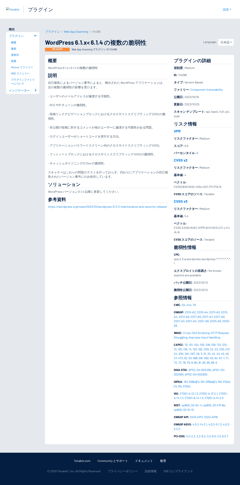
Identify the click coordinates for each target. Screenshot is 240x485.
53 (190, 358)
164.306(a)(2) (208, 381)
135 (180, 349)
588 (195, 358)
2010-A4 (202, 312)
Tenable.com (82, 460)
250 (180, 353)
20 (183, 305)
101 (191, 344)
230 (221, 349)
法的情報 (151, 471)
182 (200, 349)
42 (213, 353)
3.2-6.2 (201, 436)
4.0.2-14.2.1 (200, 424)
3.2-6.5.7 (222, 436)
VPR (177, 131)
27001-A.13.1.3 (189, 393)
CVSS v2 (181, 160)
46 (227, 353)
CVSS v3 (181, 201)
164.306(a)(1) (191, 381)
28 (197, 353)
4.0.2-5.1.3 (215, 424)
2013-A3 (214, 312)
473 (180, 358)
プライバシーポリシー (123, 471)
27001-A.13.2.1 (208, 393)
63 (211, 358)
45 (222, 353)
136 (185, 349)
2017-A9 (219, 316)
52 (185, 358)
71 (227, 358)
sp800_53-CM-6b (214, 405)
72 (175, 362)
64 (216, 358)
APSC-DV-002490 (199, 370)
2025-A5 (215, 321)
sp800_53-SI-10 (184, 409)
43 (218, 353)
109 (213, 344)
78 (184, 362)
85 (208, 362)
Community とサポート (113, 460)
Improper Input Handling (204, 337)
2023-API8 (211, 417)
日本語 (225, 42)
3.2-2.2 (190, 436)
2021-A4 (191, 321)
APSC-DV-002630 (196, 374)
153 (195, 349)
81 (200, 362)
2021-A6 (203, 321)
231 (227, 349)
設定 (226, 9)
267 (192, 353)
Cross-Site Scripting (196, 333)
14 (190, 349)
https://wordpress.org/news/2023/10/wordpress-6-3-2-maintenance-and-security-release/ (107, 206)
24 (175, 353)
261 (187, 353)
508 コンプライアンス (178, 471)
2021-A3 (179, 321)
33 (208, 353)
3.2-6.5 (211, 436)
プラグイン (40, 9)
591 (201, 358)
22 (211, 349)
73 (179, 362)
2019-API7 (196, 417)
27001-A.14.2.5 (214, 398)
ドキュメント (144, 460)
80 (195, 362)
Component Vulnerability (206, 89)
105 (202, 344)
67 (220, 358)
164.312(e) (184, 386)
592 (206, 358)
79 (194, 305)
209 (206, 349)
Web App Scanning (76, 31)
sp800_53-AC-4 (192, 405)
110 (219, 344)
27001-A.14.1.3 (194, 398)
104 (196, 344)
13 (175, 349)
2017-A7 (207, 316)
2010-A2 (190, 312)
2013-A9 (184, 316)
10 (186, 344)
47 (175, 358)
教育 (163, 460)
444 (188, 305)
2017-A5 (195, 316)
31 (204, 353)
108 (208, 344)
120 (224, 344)
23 (216, 349)
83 (204, 362)
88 (212, 362)
